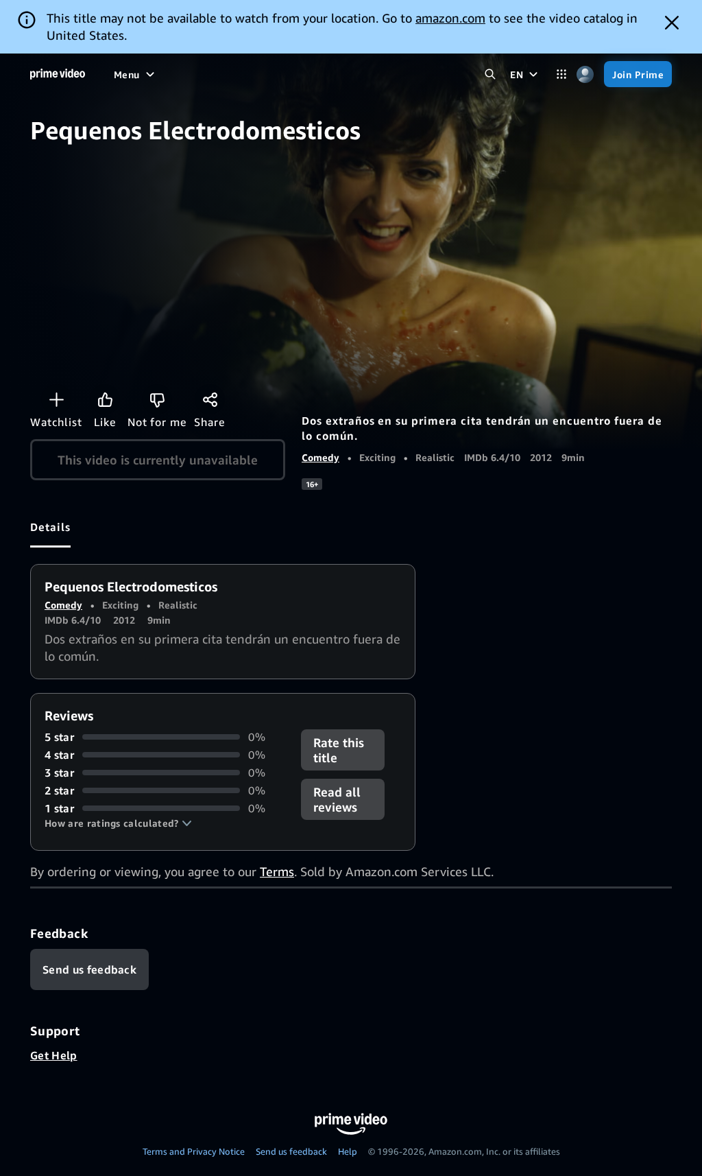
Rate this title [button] (338, 750)
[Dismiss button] (672, 22)
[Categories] (561, 74)
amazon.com (450, 17)
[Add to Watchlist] (56, 399)
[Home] (57, 74)
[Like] (105, 399)
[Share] (210, 399)
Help (347, 1151)
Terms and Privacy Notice (194, 1151)
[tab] (50, 527)
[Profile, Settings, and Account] (585, 74)
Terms (277, 871)
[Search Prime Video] (490, 74)
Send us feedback (291, 1151)
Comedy (320, 457)
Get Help (53, 1055)
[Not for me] (157, 399)
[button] (118, 823)
